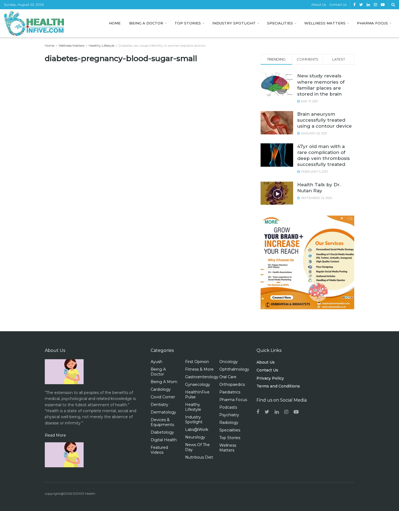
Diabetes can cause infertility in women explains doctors (162, 45)
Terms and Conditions (278, 386)
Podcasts (228, 407)
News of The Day (197, 447)
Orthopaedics (232, 384)
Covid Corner (163, 397)
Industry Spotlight (234, 23)
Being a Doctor (146, 23)
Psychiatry (229, 414)
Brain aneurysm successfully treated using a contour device (324, 120)
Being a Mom (164, 381)
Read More (55, 435)
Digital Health (164, 439)
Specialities (280, 23)
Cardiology (161, 389)
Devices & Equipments (162, 422)
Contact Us (338, 4)
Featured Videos (159, 450)
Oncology (228, 361)
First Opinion (197, 361)
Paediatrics (229, 392)
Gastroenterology (201, 376)
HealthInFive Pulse (197, 394)
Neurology (195, 437)
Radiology (228, 422)
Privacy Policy (270, 378)
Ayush (156, 361)
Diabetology (162, 432)
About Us (318, 4)
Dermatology (163, 412)
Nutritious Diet (199, 457)
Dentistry (159, 404)
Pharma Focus (372, 23)
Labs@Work (196, 429)
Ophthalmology (234, 369)
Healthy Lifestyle (101, 45)
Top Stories (188, 23)
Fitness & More (199, 369)
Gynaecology (197, 384)
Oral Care (227, 376)
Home (115, 23)
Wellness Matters (325, 23)
